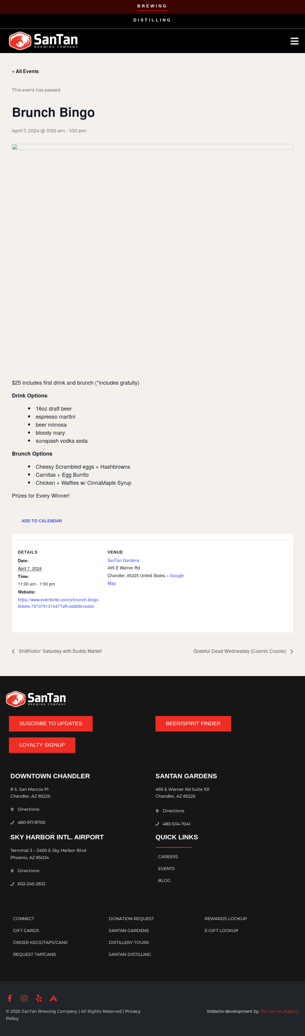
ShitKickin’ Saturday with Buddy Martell (60, 650)
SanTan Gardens (123, 560)
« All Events (25, 71)
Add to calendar (41, 520)
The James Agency (279, 1011)
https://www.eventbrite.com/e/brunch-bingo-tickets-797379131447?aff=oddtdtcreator (59, 603)
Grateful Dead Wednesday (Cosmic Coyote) (240, 650)
